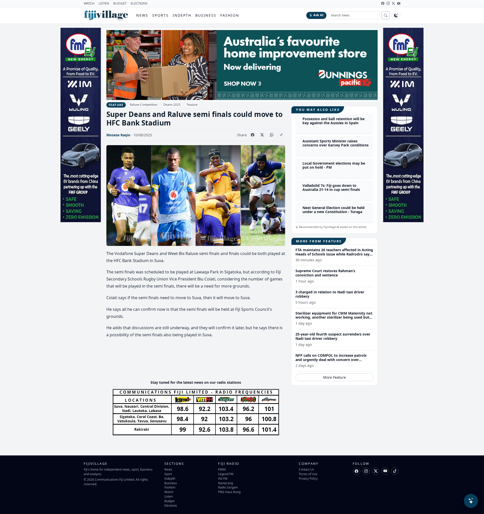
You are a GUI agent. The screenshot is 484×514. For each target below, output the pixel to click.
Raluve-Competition (143, 104)
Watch (168, 492)
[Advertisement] (198, 360)
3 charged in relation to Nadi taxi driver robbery (329, 294)
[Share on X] (262, 135)
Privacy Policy (308, 478)
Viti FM (222, 478)
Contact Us (306, 469)
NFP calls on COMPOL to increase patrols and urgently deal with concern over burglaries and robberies (331, 359)
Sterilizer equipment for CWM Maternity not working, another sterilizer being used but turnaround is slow (333, 317)
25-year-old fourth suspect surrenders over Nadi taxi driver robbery (332, 336)
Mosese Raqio (118, 135)
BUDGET (120, 3)
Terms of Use (308, 474)
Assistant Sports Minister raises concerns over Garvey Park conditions (335, 143)
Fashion (229, 15)
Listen (168, 496)
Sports (160, 15)
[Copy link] (281, 135)
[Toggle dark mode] (396, 15)
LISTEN (104, 3)
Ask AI (318, 15)
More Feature (334, 377)
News (142, 15)
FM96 (222, 469)
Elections (170, 505)
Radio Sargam (228, 487)
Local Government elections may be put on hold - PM (333, 165)
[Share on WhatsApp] (272, 135)
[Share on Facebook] (252, 135)
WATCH (89, 3)
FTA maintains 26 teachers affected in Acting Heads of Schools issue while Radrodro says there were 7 (334, 254)
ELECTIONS (139, 3)
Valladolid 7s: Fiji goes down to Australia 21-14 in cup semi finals (331, 187)
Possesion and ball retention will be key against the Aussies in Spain (333, 120)
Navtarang (225, 483)
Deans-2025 (171, 104)
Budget (169, 501)
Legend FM (225, 474)
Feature (192, 104)
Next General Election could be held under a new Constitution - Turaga (333, 209)
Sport (168, 474)
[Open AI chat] (471, 501)
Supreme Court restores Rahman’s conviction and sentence (325, 272)
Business (205, 15)
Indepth (182, 15)
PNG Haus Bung (229, 492)
